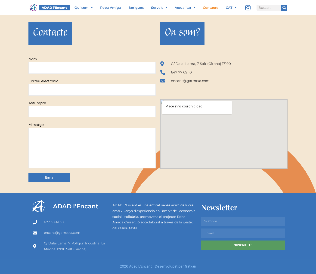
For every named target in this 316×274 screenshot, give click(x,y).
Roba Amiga (110, 7)
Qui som (81, 7)
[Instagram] (248, 7)
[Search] (284, 8)
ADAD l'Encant (54, 7)
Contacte (210, 7)
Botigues (136, 7)
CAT (229, 7)
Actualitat (183, 7)
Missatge (36, 124)
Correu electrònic (43, 81)
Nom (32, 59)
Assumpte (37, 103)
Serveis (157, 7)
